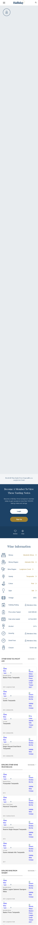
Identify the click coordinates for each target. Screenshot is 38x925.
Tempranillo (30, 576)
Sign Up (19, 519)
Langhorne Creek (25, 569)
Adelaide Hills (29, 562)
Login (19, 511)
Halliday (19, 2)
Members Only (32, 605)
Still (33, 590)
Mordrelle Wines (28, 555)
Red (32, 583)
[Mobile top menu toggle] (4, 3)
